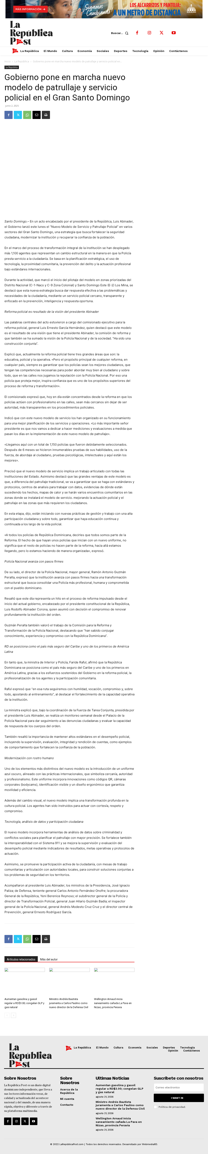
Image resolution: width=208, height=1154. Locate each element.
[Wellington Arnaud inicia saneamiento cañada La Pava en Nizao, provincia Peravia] (114, 982)
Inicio (7, 61)
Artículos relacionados (21, 959)
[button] (120, 33)
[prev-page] (7, 1015)
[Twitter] (161, 33)
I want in (177, 1098)
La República (21, 61)
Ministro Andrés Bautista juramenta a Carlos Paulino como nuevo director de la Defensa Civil (68, 1003)
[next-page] (13, 1015)
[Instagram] (149, 33)
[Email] (36, 115)
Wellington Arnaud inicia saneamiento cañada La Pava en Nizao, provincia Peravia (113, 1003)
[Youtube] (174, 33)
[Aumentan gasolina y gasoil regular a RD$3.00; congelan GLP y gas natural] (24, 982)
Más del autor (49, 959)
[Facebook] (137, 33)
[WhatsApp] (27, 115)
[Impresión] (46, 115)
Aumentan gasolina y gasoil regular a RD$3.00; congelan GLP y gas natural (24, 1003)
